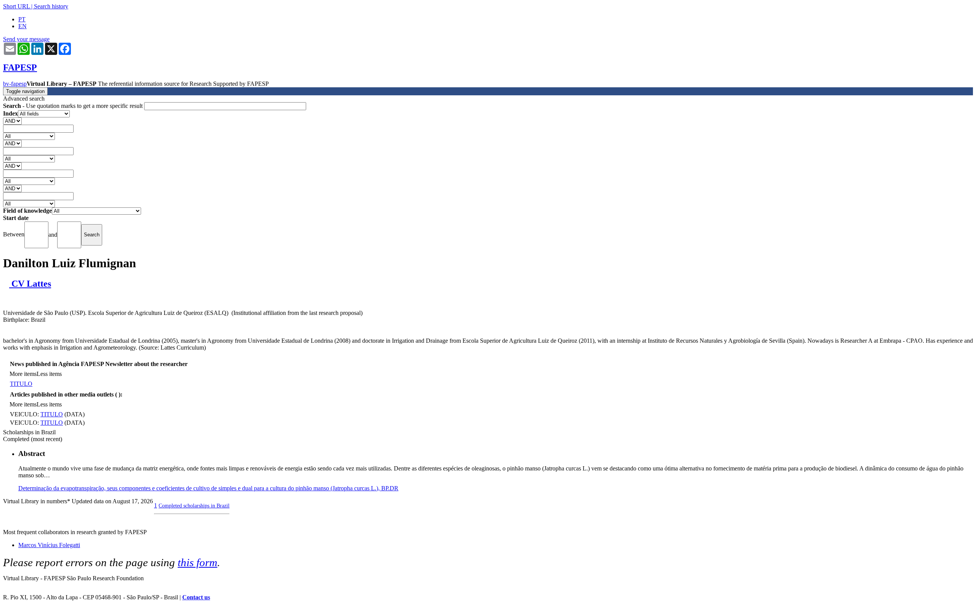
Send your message (26, 39)
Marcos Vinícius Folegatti (49, 545)
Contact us (196, 597)
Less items (49, 374)
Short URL (16, 6)
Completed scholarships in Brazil (194, 505)
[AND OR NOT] (12, 120)
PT (22, 19)
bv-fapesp (15, 83)
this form (197, 562)
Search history (51, 6)
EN (22, 26)
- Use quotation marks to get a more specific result (73, 106)
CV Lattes (30, 284)
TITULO (21, 383)
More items (23, 374)
